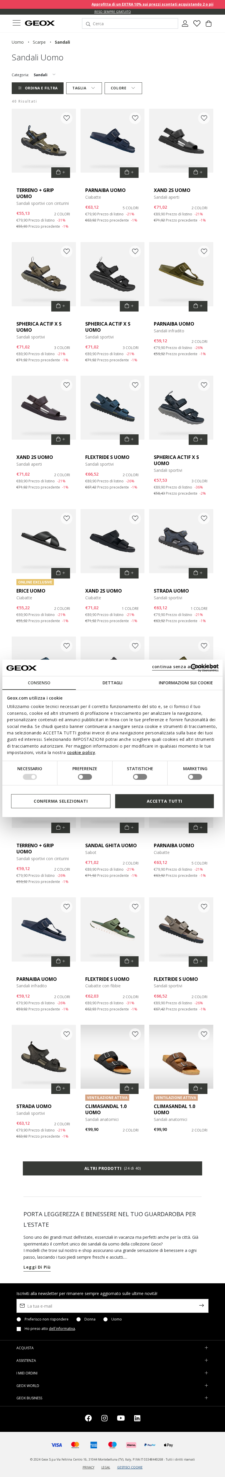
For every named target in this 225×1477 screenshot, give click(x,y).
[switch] (85, 777)
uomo (18, 42)
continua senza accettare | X (184, 666)
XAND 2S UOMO (172, 190)
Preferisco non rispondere (47, 1319)
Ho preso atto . (50, 1328)
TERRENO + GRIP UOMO (35, 193)
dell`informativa (62, 1328)
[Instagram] (104, 1419)
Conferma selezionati (61, 801)
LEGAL (105, 1467)
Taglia (79, 88)
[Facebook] (88, 1419)
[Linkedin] (137, 1419)
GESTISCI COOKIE (130, 1467)
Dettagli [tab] (112, 682)
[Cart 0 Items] (208, 26)
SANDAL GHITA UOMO (111, 845)
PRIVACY (88, 1467)
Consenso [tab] (39, 682)
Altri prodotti (112, 1168)
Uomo (116, 1319)
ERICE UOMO (30, 591)
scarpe (39, 42)
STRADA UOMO (171, 591)
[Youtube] (121, 1419)
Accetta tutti (164, 801)
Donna (90, 1319)
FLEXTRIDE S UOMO (107, 457)
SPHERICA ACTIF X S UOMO (39, 327)
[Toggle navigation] (16, 23)
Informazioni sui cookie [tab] (186, 682)
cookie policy (81, 752)
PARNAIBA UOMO (105, 190)
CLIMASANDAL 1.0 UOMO (106, 1109)
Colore (118, 88)
